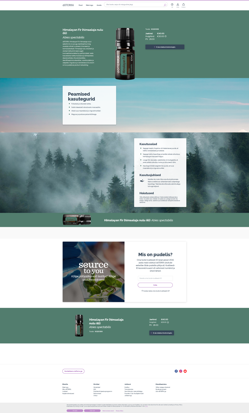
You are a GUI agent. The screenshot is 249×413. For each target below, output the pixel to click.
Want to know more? (108, 410)
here (146, 406)
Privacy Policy (119, 410)
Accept (75, 410)
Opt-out (92, 410)
